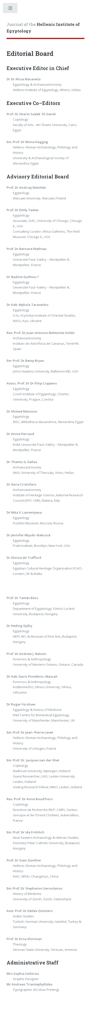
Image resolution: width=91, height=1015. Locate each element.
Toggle (10, 9)
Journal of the (43, 28)
